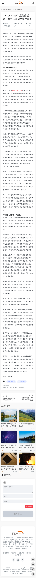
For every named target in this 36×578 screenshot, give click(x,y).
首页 (3, 9)
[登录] (33, 3)
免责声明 (13, 553)
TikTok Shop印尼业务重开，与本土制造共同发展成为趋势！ (26, 446)
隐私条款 (21, 553)
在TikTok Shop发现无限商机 (26, 425)
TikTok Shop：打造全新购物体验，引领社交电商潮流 (8, 425)
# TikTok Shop (11, 381)
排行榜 (28, 553)
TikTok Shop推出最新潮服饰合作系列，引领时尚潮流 (26, 468)
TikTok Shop (16, 9)
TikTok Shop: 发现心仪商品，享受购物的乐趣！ (9, 446)
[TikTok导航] (18, 3)
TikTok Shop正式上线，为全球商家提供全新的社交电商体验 (8, 468)
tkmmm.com (15, 568)
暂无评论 (8, 475)
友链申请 (6, 553)
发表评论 (29, 506)
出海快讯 (8, 9)
